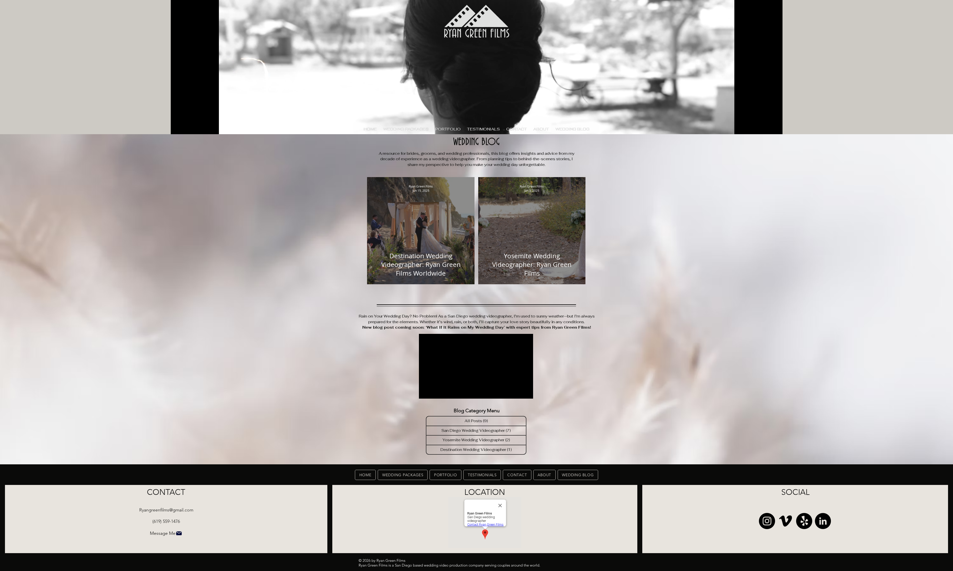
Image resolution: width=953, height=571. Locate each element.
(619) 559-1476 (166, 521)
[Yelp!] (804, 521)
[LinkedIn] (823, 521)
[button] (448, 129)
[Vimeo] (786, 521)
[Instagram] (767, 521)
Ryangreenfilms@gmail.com (166, 510)
